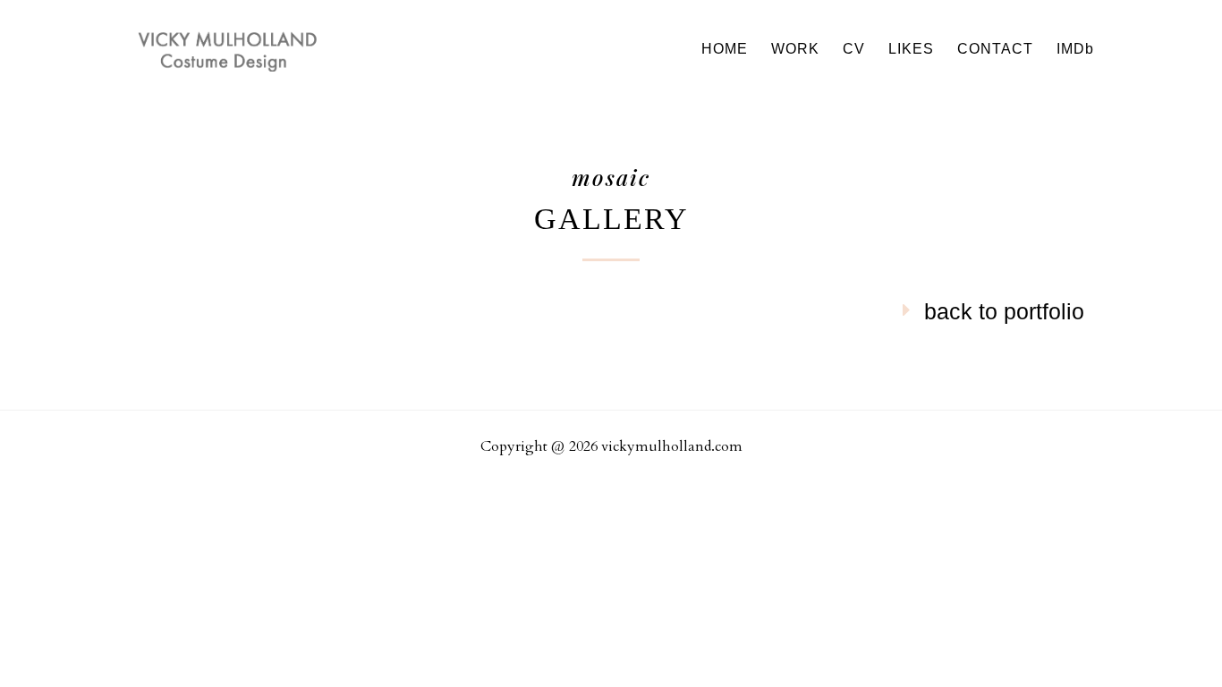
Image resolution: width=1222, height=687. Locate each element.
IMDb (1075, 49)
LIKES (911, 49)
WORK (795, 49)
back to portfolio (1004, 311)
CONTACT (995, 49)
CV (854, 49)
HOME (724, 49)
